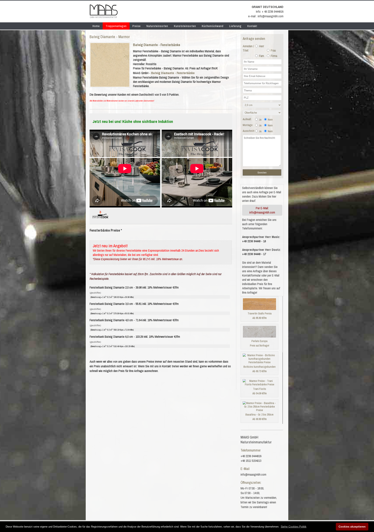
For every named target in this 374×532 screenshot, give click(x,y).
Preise (136, 26)
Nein (270, 119)
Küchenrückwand (212, 26)
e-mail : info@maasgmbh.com (265, 16)
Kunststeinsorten (185, 26)
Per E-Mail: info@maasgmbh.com (262, 210)
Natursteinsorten (157, 26)
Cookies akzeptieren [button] (352, 526)
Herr (261, 46)
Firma (273, 56)
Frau (273, 50)
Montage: (248, 125)
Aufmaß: (247, 119)
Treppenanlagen (116, 26)
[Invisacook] (100, 220)
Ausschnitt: (249, 131)
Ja (259, 119)
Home (96, 26)
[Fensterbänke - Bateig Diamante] (109, 85)
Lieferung (235, 26)
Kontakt (252, 26)
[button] (293, 526)
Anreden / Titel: (248, 48)
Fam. (261, 56)
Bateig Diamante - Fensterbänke (156, 44)
